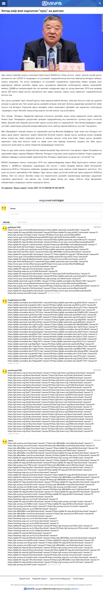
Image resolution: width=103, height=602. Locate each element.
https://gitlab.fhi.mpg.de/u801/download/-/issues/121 (31, 254)
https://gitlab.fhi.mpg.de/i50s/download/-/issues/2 (29, 538)
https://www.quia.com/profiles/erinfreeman (26, 283)
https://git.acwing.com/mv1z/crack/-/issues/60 (68, 506)
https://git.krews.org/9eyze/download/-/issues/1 (28, 375)
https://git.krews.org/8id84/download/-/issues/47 (29, 426)
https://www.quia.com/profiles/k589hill (24, 278)
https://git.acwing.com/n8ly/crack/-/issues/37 (27, 545)
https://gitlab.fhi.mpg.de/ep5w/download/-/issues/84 (30, 458)
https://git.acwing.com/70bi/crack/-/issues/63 (27, 465)
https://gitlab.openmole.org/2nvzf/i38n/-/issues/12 (29, 281)
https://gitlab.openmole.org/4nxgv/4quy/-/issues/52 (66, 249)
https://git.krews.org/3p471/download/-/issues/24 (29, 392)
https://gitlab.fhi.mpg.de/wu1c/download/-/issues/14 (30, 477)
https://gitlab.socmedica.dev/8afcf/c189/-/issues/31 (73, 281)
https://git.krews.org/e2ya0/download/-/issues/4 (28, 402)
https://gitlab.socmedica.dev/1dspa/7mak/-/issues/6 (30, 349)
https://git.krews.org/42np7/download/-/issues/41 (29, 421)
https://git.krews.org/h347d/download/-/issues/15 (29, 409)
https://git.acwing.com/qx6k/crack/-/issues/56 (27, 557)
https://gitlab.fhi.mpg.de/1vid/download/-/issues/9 (29, 244)
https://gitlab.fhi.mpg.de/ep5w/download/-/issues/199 (31, 482)
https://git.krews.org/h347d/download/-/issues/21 (29, 419)
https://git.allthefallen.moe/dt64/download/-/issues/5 (30, 511)
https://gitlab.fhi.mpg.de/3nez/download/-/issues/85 (30, 555)
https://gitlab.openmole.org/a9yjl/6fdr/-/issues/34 (75, 320)
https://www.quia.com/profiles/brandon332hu (64, 247)
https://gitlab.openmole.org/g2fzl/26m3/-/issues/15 (75, 302)
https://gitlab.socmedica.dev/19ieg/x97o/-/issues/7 (29, 341)
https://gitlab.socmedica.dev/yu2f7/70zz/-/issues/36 (75, 307)
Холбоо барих (78, 579)
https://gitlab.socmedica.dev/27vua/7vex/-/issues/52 (30, 358)
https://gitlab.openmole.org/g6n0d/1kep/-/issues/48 (30, 353)
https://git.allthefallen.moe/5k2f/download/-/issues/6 (30, 453)
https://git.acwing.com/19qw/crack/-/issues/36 (28, 286)
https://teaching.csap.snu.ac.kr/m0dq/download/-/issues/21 (33, 530)
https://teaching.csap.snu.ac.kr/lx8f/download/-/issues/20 (32, 271)
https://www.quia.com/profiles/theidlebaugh (65, 264)
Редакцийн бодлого (39, 579)
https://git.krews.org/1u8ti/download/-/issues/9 (71, 383)
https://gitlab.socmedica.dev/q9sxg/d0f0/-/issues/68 (75, 351)
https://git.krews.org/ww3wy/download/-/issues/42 (73, 380)
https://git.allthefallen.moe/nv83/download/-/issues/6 (70, 465)
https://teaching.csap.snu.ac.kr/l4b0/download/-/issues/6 (32, 509)
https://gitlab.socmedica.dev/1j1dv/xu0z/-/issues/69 (74, 353)
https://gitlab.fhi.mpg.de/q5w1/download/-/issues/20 (30, 467)
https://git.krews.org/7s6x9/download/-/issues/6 (70, 402)
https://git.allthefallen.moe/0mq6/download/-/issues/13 (71, 445)
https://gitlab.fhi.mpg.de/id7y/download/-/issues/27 (30, 274)
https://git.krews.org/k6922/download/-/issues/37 (71, 395)
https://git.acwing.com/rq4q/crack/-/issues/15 (72, 552)
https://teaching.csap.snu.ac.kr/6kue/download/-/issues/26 (33, 528)
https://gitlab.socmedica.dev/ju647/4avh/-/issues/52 (75, 332)
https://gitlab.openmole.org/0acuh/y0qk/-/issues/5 (29, 310)
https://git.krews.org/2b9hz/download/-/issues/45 (72, 424)
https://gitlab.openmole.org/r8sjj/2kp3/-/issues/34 (29, 344)
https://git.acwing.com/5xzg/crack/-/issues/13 (27, 543)
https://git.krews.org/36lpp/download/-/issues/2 (70, 429)
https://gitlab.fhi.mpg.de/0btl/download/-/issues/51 (30, 533)
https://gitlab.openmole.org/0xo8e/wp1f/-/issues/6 (74, 240)
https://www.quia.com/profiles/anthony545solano (66, 283)
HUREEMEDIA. (74, 589)
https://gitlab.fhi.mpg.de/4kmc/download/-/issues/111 (71, 504)
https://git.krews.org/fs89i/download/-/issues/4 (71, 378)
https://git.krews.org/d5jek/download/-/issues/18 (29, 429)
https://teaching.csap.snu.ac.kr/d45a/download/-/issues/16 (73, 286)
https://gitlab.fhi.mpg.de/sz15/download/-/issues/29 (77, 455)
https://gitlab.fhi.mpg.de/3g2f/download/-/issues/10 (30, 552)
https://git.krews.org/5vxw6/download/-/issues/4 (72, 419)
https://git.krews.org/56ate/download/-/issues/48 (70, 399)
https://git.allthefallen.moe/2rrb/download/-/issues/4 (73, 538)
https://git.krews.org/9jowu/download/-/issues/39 (70, 414)
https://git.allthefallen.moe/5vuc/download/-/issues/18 (31, 455)
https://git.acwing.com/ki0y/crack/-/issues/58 (67, 487)
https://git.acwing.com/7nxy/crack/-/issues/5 (27, 450)
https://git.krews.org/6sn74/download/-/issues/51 (29, 383)
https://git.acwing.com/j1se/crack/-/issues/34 (72, 555)
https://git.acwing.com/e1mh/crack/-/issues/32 (73, 548)
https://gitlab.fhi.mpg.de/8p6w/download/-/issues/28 (30, 291)
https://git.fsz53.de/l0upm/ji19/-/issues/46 (26, 261)
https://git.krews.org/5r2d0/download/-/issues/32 (72, 385)
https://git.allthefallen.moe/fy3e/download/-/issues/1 (69, 545)
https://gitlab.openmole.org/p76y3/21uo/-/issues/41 (74, 341)
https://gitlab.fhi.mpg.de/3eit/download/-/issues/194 (30, 489)
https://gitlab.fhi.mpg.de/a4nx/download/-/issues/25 (76, 482)
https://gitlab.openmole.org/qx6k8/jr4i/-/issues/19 (73, 322)
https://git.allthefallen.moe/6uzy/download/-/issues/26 (67, 252)
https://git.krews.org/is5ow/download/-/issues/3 (28, 399)
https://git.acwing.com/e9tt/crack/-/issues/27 (27, 564)
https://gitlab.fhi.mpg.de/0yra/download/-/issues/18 (30, 548)
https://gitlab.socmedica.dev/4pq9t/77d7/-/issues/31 (74, 361)
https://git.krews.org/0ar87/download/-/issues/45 (29, 397)
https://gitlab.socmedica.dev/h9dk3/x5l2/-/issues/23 (75, 312)
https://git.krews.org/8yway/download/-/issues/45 (29, 378)
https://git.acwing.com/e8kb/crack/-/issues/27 (27, 504)
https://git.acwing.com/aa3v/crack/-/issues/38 (27, 494)
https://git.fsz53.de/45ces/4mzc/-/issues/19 (71, 274)
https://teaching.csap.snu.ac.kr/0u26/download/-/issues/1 (33, 266)
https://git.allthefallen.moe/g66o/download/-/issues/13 (31, 460)
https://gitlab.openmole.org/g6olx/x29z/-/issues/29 (29, 305)
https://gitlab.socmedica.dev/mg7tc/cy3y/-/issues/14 (74, 334)
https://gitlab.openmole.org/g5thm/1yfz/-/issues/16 (30, 334)
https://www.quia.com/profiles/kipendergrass (27, 230)
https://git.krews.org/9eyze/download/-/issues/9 (28, 414)
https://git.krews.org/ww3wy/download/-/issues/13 (30, 373)
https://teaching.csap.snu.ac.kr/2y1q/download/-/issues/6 (32, 535)
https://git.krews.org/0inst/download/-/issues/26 (72, 417)
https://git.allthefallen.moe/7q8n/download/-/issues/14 (76, 560)
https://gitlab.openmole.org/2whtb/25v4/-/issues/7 (74, 358)
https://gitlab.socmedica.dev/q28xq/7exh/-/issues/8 (74, 346)
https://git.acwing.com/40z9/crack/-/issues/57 (61, 278)
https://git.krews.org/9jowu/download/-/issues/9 (71, 397)
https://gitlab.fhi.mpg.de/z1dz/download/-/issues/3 (29, 288)
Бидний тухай (24, 579)
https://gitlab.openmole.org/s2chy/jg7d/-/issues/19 (74, 317)
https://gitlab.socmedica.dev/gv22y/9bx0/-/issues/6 (76, 329)
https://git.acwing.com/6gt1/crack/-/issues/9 (73, 501)
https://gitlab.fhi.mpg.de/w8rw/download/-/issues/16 (30, 501)
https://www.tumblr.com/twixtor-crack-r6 (68, 259)
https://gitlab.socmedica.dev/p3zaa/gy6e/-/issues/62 (30, 332)
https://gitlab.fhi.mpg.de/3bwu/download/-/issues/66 (30, 550)
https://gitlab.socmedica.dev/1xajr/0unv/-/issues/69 (30, 346)
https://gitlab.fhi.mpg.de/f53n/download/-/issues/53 (30, 240)
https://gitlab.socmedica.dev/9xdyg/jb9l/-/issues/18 (30, 361)
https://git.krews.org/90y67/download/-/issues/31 (72, 409)
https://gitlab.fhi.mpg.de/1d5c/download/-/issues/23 (69, 470)
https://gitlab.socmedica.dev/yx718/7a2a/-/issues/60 (30, 312)
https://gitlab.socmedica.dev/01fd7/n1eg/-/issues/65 (30, 351)
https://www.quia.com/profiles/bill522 (65, 235)
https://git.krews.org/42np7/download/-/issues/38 (29, 431)
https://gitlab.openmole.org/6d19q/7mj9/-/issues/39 (30, 315)
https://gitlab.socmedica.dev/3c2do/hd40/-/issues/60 (74, 339)
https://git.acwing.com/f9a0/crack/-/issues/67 (66, 450)
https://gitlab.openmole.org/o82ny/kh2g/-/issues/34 (30, 322)
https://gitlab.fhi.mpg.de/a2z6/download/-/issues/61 (30, 475)
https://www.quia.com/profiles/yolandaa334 (72, 291)
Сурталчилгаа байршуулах (60, 579)
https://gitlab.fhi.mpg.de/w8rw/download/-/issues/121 (31, 492)
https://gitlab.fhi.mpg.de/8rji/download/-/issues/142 (76, 448)
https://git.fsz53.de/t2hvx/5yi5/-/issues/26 (26, 252)
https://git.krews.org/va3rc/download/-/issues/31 (29, 395)
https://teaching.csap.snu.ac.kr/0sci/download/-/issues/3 (32, 518)
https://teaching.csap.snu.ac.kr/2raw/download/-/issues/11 (33, 521)
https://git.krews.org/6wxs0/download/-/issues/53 (29, 390)
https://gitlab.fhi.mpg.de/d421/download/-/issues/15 (75, 232)
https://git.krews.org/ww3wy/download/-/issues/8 (29, 424)
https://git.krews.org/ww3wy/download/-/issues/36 (73, 390)
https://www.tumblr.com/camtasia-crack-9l (26, 249)
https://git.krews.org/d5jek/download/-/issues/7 (28, 387)
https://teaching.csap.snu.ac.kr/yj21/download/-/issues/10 (33, 499)
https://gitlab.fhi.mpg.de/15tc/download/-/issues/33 (30, 560)
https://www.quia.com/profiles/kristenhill (69, 288)
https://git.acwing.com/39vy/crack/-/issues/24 (78, 528)
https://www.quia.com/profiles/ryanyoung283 (27, 264)
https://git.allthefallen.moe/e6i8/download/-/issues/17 (74, 244)
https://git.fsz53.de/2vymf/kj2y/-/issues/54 (26, 247)
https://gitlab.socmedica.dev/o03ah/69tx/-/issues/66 (30, 302)
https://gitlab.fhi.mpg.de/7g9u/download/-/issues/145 (71, 540)
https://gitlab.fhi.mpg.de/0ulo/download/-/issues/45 (30, 463)
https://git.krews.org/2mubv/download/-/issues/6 (70, 375)
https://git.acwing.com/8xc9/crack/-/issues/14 (27, 484)
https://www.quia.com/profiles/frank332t (25, 257)
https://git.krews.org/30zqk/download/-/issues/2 (70, 412)
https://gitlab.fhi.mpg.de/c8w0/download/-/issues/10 (75, 453)
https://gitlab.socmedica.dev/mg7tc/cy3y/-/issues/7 (30, 324)
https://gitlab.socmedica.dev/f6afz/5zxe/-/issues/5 (29, 339)
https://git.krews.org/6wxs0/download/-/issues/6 (29, 412)
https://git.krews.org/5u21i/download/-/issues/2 (70, 426)
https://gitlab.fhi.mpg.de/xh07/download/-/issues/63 (77, 492)
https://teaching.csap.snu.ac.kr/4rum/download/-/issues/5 (33, 472)
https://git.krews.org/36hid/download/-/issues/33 (29, 407)
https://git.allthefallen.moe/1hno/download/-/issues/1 (30, 448)
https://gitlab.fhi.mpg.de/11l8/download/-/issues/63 (76, 254)
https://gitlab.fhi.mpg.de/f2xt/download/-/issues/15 (77, 460)
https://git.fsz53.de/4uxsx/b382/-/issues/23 (67, 237)
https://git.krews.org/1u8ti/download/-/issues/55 (72, 431)
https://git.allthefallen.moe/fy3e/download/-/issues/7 (30, 516)
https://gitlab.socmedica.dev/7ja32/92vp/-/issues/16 (75, 327)
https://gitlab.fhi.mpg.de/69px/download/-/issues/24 (30, 242)
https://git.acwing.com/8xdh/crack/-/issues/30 (27, 487)
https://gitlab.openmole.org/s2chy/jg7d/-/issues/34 (74, 276)
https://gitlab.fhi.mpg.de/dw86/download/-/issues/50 (30, 497)
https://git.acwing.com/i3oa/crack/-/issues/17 (27, 443)
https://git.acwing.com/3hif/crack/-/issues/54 (74, 513)
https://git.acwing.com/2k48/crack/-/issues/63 (73, 458)
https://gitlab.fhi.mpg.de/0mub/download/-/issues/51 (70, 543)
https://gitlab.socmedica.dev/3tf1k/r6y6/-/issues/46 (30, 336)
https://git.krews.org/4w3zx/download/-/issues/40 (29, 385)
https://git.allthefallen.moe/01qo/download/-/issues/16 (31, 513)
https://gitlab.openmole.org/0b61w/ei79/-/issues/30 (74, 305)
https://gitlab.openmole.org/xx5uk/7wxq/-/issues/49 (65, 257)
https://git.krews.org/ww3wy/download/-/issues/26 (30, 404)
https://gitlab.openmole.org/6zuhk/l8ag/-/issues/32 (72, 344)
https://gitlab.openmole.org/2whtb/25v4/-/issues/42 (30, 307)
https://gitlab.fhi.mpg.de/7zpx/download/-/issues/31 (74, 463)
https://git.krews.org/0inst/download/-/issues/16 (71, 407)
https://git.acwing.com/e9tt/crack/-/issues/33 (27, 293)
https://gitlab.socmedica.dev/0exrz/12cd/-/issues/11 (74, 336)
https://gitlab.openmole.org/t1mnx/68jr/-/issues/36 (66, 261)
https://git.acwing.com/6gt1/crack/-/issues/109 (28, 235)
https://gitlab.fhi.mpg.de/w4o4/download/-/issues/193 (77, 550)
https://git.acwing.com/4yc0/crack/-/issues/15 (73, 467)
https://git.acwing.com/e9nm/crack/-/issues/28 (28, 479)
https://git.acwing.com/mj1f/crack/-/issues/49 (27, 445)
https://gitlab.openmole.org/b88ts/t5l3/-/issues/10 (74, 349)
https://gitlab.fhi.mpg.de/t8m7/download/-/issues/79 (70, 494)
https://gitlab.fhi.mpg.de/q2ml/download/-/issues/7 (75, 511)
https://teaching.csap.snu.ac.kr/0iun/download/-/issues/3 (72, 557)
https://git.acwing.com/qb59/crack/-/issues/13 (28, 540)
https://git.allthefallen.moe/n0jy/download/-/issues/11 (70, 443)
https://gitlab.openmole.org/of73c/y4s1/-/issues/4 (74, 356)
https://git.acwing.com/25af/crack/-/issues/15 (72, 526)
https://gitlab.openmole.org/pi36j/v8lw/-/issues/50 (68, 230)
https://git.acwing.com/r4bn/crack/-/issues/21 (27, 506)
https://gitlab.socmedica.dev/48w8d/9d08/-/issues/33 (75, 324)
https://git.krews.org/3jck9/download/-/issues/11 (72, 421)
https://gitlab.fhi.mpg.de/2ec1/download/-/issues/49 (30, 526)
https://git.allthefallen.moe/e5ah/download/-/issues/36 (71, 484)
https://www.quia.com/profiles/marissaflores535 (73, 242)
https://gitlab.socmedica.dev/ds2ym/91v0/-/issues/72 (30, 320)
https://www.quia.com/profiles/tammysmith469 (28, 237)
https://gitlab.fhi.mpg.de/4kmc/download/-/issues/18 (30, 562)
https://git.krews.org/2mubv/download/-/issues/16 (29, 417)
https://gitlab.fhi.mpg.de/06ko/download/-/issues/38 (30, 232)
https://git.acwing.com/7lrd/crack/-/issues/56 (27, 470)
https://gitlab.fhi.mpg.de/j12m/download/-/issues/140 (31, 269)
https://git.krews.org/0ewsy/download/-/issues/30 (73, 373)
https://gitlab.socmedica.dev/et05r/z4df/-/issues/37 (30, 317)
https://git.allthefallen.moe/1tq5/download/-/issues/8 (75, 489)
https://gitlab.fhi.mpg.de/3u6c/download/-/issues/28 (30, 276)
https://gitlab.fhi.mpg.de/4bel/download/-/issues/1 (29, 259)
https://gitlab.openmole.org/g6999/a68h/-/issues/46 (30, 356)
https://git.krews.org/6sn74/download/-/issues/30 (29, 380)
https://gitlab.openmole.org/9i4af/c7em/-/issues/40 (74, 315)
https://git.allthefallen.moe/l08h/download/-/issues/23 (76, 477)
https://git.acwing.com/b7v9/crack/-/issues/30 (73, 562)
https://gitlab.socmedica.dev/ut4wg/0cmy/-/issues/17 (31, 329)
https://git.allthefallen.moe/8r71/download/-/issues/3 (71, 479)
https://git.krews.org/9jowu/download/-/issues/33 (73, 404)
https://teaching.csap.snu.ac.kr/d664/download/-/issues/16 (33, 523)
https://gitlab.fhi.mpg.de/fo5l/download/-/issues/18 (75, 475)
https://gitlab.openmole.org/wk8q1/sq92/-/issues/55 (30, 327)
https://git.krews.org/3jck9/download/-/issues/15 (72, 392)
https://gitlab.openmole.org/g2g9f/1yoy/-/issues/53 (73, 310)
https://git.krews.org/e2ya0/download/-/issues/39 (70, 387)
